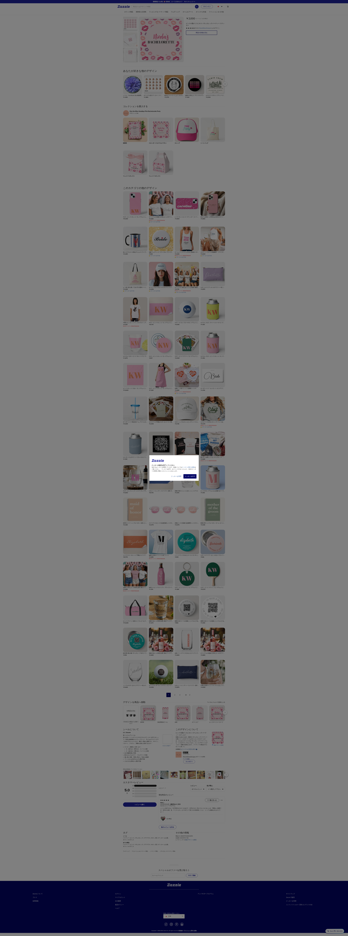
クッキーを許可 (190, 476)
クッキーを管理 (176, 476)
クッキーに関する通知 (188, 467)
